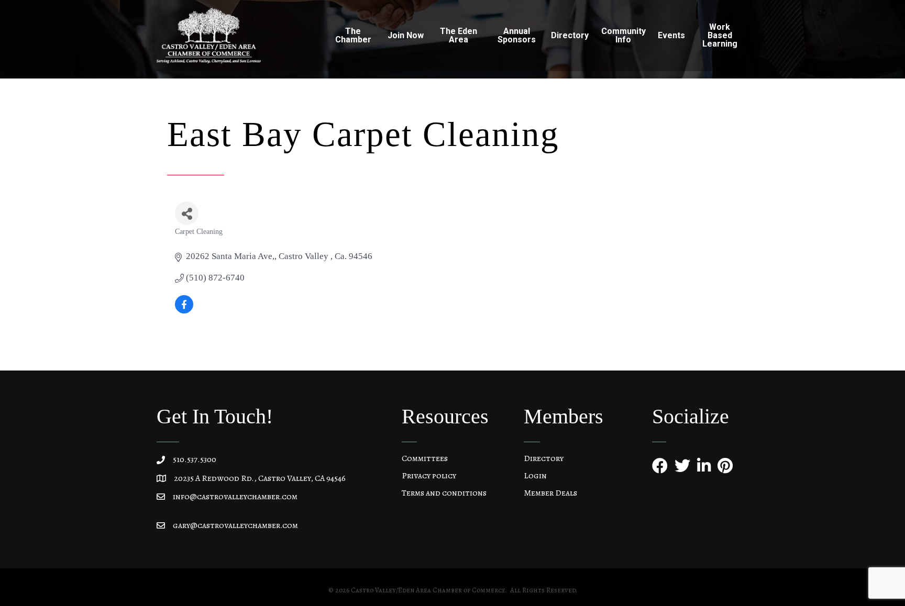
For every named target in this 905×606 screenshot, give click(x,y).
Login (535, 475)
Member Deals (550, 493)
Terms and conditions (444, 493)
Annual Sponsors (517, 35)
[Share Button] (186, 213)
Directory (544, 458)
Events (671, 35)
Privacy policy (429, 475)
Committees (425, 458)
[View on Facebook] (184, 311)
